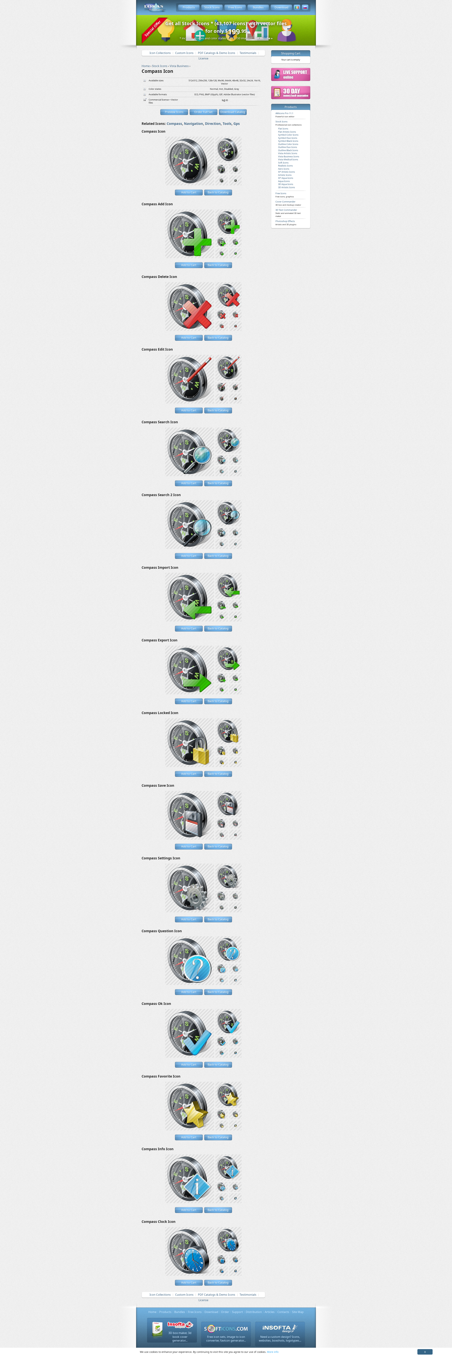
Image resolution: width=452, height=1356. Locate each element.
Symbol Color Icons (288, 134)
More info (272, 1352)
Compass (174, 123)
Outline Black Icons (288, 150)
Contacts (283, 1312)
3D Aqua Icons (285, 184)
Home (152, 1312)
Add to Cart (188, 192)
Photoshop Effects (285, 223)
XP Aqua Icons (285, 178)
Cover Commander (288, 203)
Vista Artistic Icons (287, 153)
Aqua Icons (284, 181)
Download (281, 7)
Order (225, 1312)
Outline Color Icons (288, 144)
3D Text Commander (288, 212)
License (203, 58)
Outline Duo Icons (287, 147)
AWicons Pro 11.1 (285, 115)
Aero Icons (283, 168)
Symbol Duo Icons (287, 137)
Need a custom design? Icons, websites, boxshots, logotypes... (280, 1339)
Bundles (258, 7)
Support (237, 1312)
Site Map (298, 1312)
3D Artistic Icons (286, 187)
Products (189, 7)
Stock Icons (212, 7)
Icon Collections (160, 53)
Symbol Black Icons (288, 140)
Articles (270, 1312)
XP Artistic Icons (286, 171)
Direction (213, 123)
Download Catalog (232, 112)
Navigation (193, 123)
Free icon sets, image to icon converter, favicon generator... (226, 1339)
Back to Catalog (218, 192)
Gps (236, 123)
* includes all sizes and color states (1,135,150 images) (226, 38)
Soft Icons (283, 162)
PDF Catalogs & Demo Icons (216, 53)
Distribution (254, 1312)
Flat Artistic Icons (287, 131)
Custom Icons (184, 53)
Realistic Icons (285, 165)
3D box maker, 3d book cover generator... (179, 1336)
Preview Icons (174, 112)
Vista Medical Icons (288, 159)
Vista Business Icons (288, 156)
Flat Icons (283, 128)
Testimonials (248, 53)
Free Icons (235, 7)
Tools (227, 123)
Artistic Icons (285, 175)
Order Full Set (203, 112)
